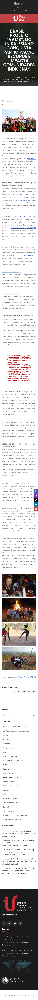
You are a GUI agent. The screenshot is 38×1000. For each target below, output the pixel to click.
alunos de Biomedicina (28, 200)
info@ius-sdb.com (10, 945)
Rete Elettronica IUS (10, 782)
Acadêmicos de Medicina (11, 294)
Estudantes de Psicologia (11, 272)
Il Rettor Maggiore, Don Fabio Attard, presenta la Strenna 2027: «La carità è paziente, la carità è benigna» (19, 833)
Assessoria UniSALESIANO (27, 677)
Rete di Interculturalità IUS (12, 777)
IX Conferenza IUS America (13, 760)
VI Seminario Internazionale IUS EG (15, 815)
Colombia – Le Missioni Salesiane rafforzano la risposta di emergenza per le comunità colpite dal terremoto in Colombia (18, 870)
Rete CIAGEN (8, 773)
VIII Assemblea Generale (12, 819)
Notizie (6, 687)
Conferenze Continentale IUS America (16, 731)
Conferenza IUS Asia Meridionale (15, 727)
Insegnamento (8, 748)
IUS (4, 752)
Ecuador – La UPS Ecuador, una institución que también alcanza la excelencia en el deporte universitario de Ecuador (19, 861)
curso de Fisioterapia (12, 247)
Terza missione (8, 811)
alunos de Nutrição (29, 255)
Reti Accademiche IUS (11, 786)
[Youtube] (18, 10)
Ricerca (5, 794)
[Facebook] (11, 10)
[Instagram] (26, 10)
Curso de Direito (20, 216)
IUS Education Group (10, 756)
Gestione (6, 744)
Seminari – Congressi (10, 798)
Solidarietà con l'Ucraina (11, 803)
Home (9, 77)
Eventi (5, 735)
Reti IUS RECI (8, 790)
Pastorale (13, 687)
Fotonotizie (7, 739)
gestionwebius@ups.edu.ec (13, 956)
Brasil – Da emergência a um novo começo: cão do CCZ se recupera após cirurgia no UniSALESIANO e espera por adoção (18, 842)
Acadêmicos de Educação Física (22, 194)
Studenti (6, 807)
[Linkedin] (22, 10)
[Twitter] (14, 10)
